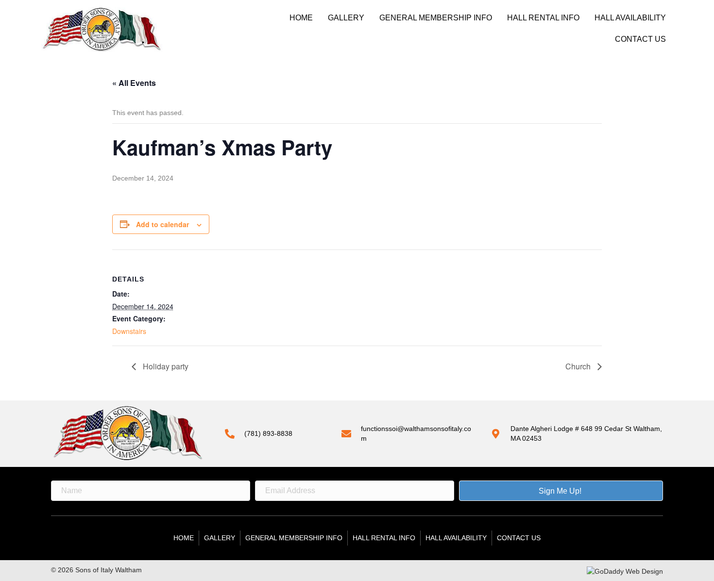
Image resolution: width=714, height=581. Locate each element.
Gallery (346, 18)
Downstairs (129, 331)
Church (579, 366)
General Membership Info (435, 18)
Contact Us (640, 39)
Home (301, 18)
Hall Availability (630, 18)
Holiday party (164, 366)
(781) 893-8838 (268, 433)
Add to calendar (162, 224)
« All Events (134, 82)
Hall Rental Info (543, 18)
